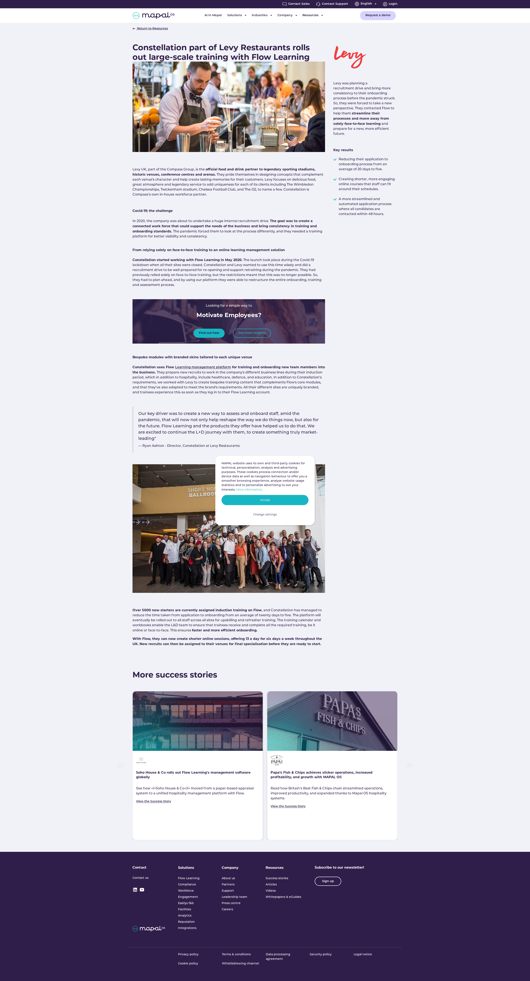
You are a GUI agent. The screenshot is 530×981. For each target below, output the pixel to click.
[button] (121, 765)
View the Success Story (153, 801)
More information (249, 489)
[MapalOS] (153, 15)
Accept (265, 500)
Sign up (328, 881)
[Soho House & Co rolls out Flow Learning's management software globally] (198, 721)
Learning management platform (203, 367)
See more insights (252, 333)
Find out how (209, 333)
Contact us (140, 878)
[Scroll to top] (521, 972)
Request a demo (377, 15)
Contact (139, 867)
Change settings (265, 514)
